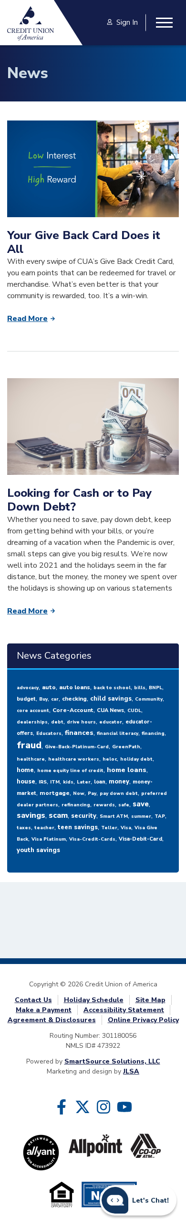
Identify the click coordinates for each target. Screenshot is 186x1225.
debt (57, 722)
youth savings (38, 850)
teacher (44, 827)
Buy (43, 699)
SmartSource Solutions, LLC (112, 1061)
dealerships (32, 722)
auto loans (74, 687)
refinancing (76, 805)
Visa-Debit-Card (140, 839)
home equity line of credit (70, 770)
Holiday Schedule (94, 999)
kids (68, 782)
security (83, 816)
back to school (112, 687)
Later (84, 782)
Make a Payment (44, 1009)
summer (141, 816)
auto (49, 687)
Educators (49, 733)
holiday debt (136, 759)
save (141, 804)
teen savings (78, 827)
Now (78, 793)
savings (31, 815)
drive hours (81, 722)
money (119, 781)
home (25, 770)
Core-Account (72, 710)
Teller (109, 827)
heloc (110, 759)
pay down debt (119, 793)
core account (33, 710)
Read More (27, 318)
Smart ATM (114, 816)
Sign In (127, 22)
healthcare (31, 759)
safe (123, 805)
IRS (43, 782)
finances (79, 732)
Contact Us (33, 999)
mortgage (55, 793)
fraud (29, 745)
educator (110, 722)
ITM (55, 782)
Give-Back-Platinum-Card (77, 746)
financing (153, 733)
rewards (104, 805)
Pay (92, 793)
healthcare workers (73, 759)
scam (58, 815)
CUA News (110, 710)
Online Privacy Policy (143, 1019)
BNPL (155, 687)
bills (139, 687)
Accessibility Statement (123, 1009)
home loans (126, 769)
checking (74, 699)
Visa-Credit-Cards (92, 839)
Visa (126, 827)
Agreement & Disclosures (52, 1019)
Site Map (150, 999)
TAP (160, 816)
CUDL (134, 710)
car (55, 699)
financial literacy (117, 733)
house (26, 781)
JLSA (131, 1071)
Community (149, 699)
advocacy (28, 687)
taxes (24, 827)
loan (99, 781)
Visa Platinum (48, 839)
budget (26, 699)
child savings (111, 698)
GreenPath (126, 746)
